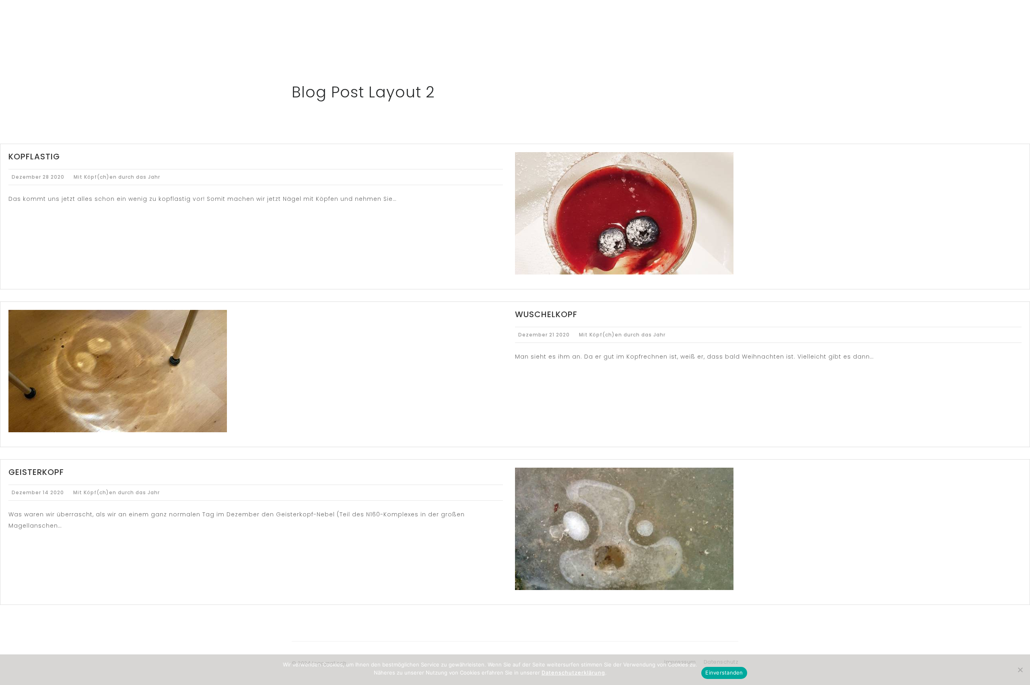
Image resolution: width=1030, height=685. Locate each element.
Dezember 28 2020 (38, 176)
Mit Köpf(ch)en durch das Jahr (117, 176)
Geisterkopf (36, 472)
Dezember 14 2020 (38, 492)
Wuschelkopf (546, 314)
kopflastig (34, 156)
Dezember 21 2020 (544, 334)
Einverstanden (724, 672)
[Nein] (1020, 670)
